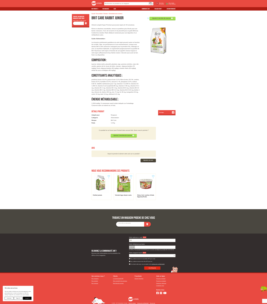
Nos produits (95, 9)
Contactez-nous (160, 285)
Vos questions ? (158, 9)
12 (131, 178)
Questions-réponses (161, 283)
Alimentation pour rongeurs (115, 13)
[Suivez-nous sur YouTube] (165, 293)
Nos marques (95, 283)
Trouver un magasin (161, 281)
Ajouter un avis (148, 160)
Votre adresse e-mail (135, 237)
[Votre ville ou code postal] (80, 23)
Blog (115, 9)
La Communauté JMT (118, 278)
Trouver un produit (160, 278)
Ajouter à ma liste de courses (161, 18)
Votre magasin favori (135, 252)
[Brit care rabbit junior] (158, 39)
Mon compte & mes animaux (120, 281)
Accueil (93, 13)
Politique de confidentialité (143, 303)
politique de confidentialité (158, 264)
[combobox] (128, 3)
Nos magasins (105, 9)
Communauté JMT (146, 9)
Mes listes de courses (118, 283)
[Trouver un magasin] (86, 23)
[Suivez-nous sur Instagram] (161, 293)
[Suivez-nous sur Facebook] (157, 293)
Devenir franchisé (171, 9)
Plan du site (152, 303)
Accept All (27, 298)
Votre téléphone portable (137, 244)
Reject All (18, 298)
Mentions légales (132, 303)
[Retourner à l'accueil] (97, 5)
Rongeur (106, 13)
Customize (9, 298)
